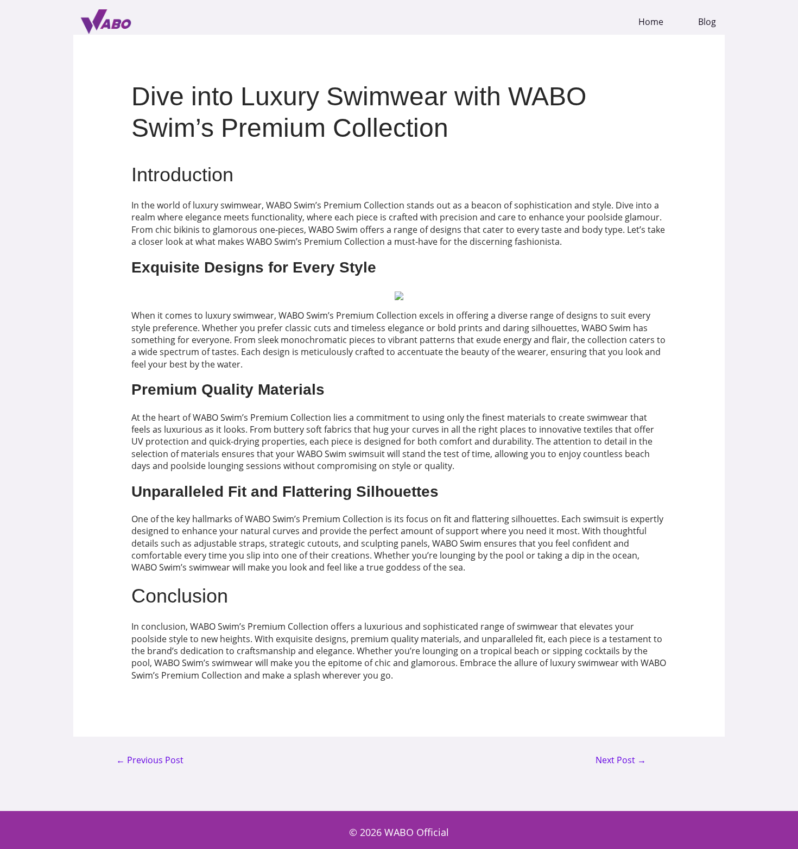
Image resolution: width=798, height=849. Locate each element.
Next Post (621, 760)
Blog (707, 22)
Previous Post (149, 760)
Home (650, 22)
